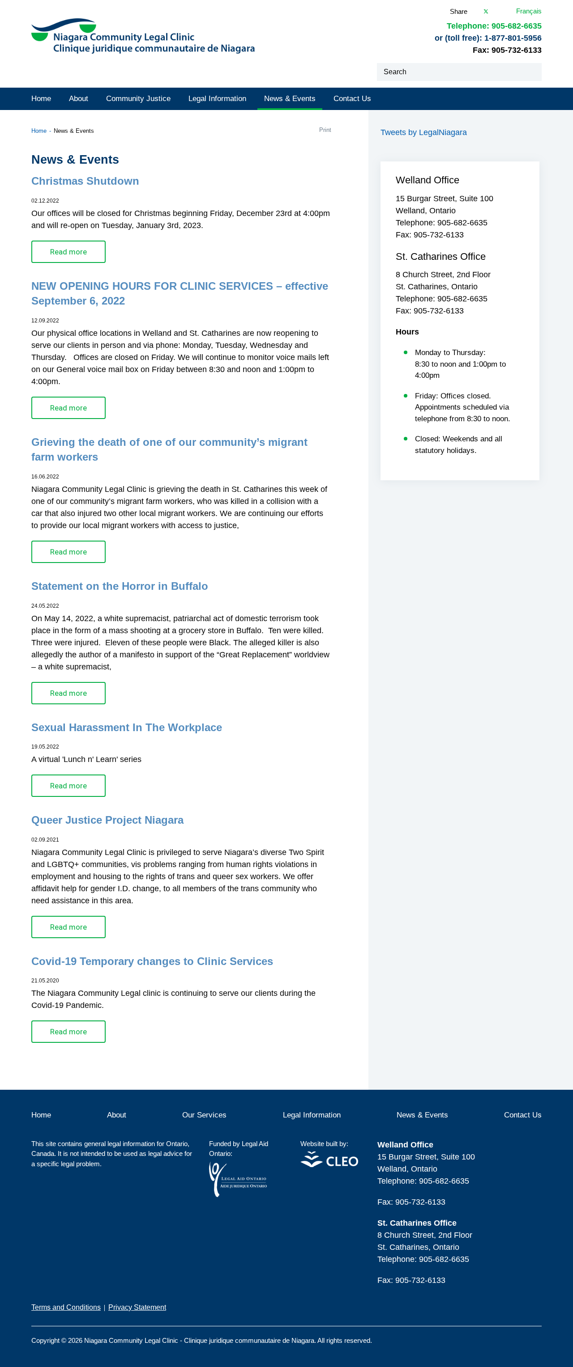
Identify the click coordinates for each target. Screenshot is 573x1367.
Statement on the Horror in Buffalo (119, 586)
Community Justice (138, 98)
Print (325, 130)
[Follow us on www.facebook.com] (520, 1335)
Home (41, 98)
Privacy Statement (137, 1307)
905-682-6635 (517, 25)
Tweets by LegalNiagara (424, 132)
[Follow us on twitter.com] (539, 1335)
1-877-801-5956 (513, 38)
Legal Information (217, 98)
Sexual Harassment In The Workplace (126, 727)
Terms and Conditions (66, 1307)
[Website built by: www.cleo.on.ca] (329, 1164)
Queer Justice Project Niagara (107, 820)
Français (529, 11)
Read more (68, 251)
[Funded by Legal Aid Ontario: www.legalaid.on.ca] (238, 1194)
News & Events (290, 98)
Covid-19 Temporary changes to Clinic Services (152, 961)
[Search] (533, 72)
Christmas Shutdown (85, 181)
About (78, 98)
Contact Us (352, 98)
